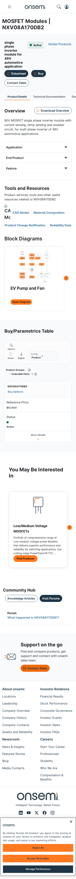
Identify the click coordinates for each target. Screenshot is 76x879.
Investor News (50, 725)
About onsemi (13, 689)
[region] (38, 847)
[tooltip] (21, 355)
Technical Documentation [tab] (49, 96)
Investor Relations (54, 689)
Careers (46, 739)
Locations (9, 696)
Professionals (49, 754)
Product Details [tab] (17, 96)
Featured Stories (13, 754)
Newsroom (11, 739)
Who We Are (48, 768)
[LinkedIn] (21, 812)
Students (46, 761)
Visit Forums (51, 598)
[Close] (71, 822)
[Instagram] (52, 812)
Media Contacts (13, 768)
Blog (5, 761)
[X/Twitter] (37, 812)
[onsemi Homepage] (35, 7)
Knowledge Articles (21, 598)
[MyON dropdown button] (68, 6)
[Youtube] (29, 812)
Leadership (10, 703)
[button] (16, 212)
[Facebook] (45, 812)
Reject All (37, 847)
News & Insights (13, 747)
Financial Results (51, 696)
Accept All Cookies (38, 858)
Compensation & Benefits (51, 777)
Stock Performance (53, 703)
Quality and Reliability (17, 732)
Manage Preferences (38, 869)
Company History (14, 718)
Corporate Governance (56, 710)
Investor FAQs (49, 732)
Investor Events (51, 718)
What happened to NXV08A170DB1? (33, 617)
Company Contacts (15, 725)
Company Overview (16, 710)
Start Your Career (52, 747)
